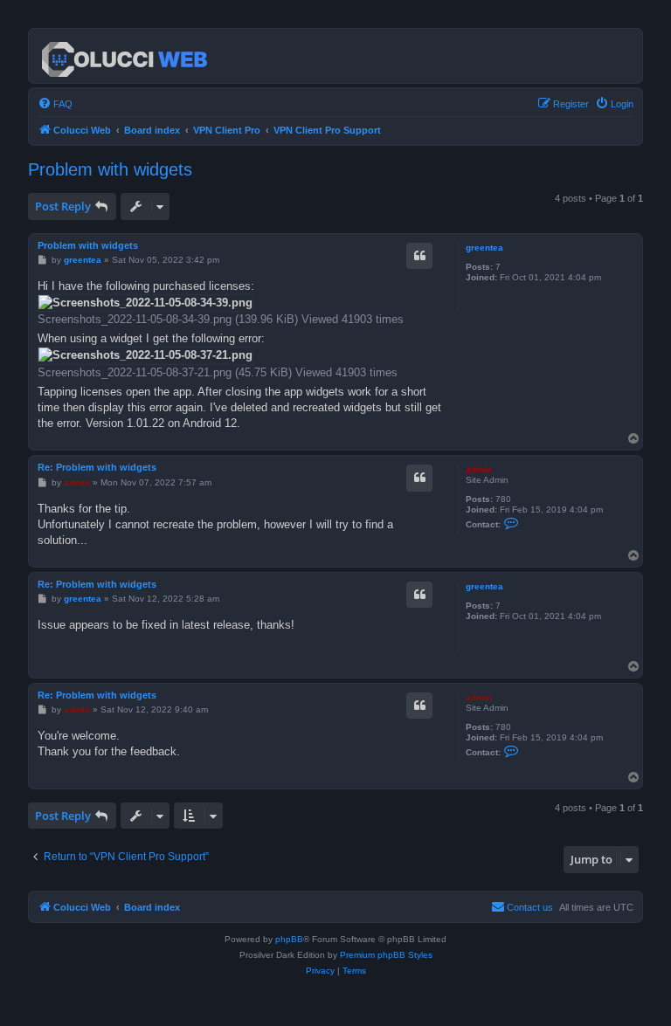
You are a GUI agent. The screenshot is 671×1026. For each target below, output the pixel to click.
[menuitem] (55, 103)
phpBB (289, 939)
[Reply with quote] (419, 256)
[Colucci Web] (125, 56)
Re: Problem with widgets (97, 467)
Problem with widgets (110, 169)
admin (479, 469)
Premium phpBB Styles (386, 955)
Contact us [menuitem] (530, 907)
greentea (484, 247)
